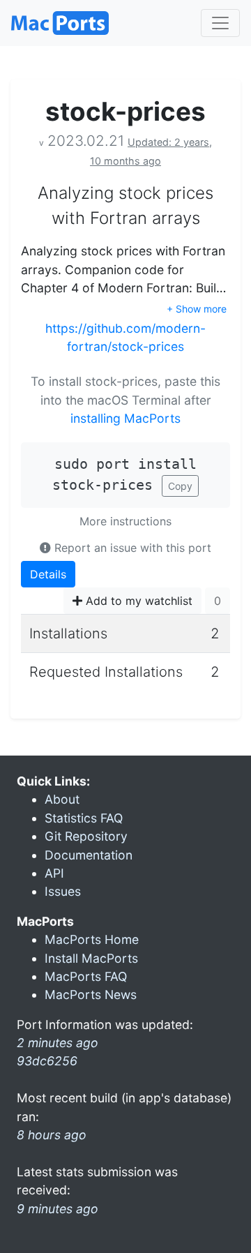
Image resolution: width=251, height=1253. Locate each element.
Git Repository (86, 836)
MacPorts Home (92, 939)
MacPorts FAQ (86, 976)
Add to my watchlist (137, 601)
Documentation (88, 855)
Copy (180, 486)
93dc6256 (47, 1060)
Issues (63, 891)
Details (48, 574)
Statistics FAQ (84, 818)
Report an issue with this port (131, 548)
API (54, 873)
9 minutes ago (57, 1208)
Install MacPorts (91, 958)
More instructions (125, 521)
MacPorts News (91, 994)
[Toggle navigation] (220, 23)
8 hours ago (51, 1134)
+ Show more (197, 309)
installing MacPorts (125, 418)
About (62, 799)
